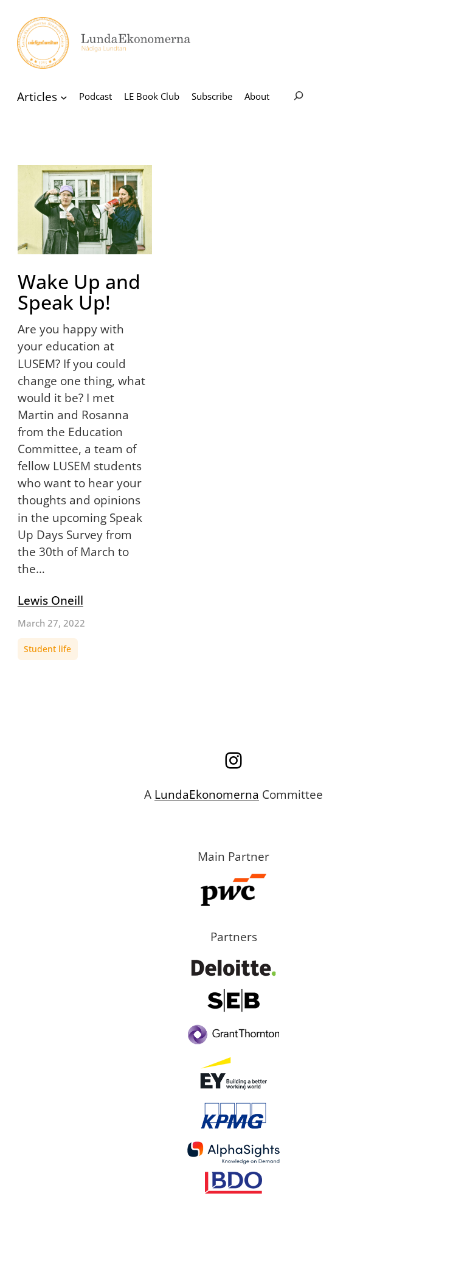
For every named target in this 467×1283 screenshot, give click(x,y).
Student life (47, 649)
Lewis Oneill (50, 600)
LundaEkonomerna (206, 794)
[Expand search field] (299, 96)
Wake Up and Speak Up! (79, 292)
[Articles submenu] (63, 96)
